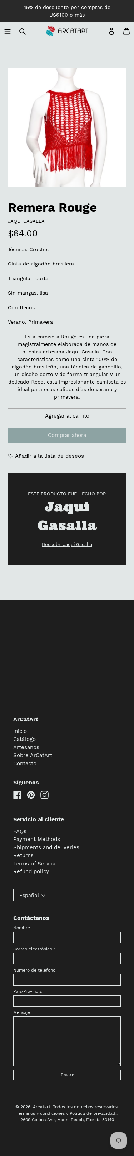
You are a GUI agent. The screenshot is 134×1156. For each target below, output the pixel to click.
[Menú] (7, 31)
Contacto (24, 763)
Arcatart (41, 1106)
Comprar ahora (67, 435)
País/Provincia (27, 991)
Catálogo (24, 739)
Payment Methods (36, 839)
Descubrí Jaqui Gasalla (67, 544)
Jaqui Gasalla (26, 221)
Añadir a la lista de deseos (48, 456)
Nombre (21, 928)
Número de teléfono (34, 970)
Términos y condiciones (40, 1113)
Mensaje (21, 1012)
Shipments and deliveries (46, 847)
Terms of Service (35, 863)
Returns (23, 855)
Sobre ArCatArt (32, 755)
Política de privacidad (92, 1113)
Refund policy (31, 871)
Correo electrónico (34, 949)
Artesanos (26, 747)
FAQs (19, 831)
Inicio (20, 731)
